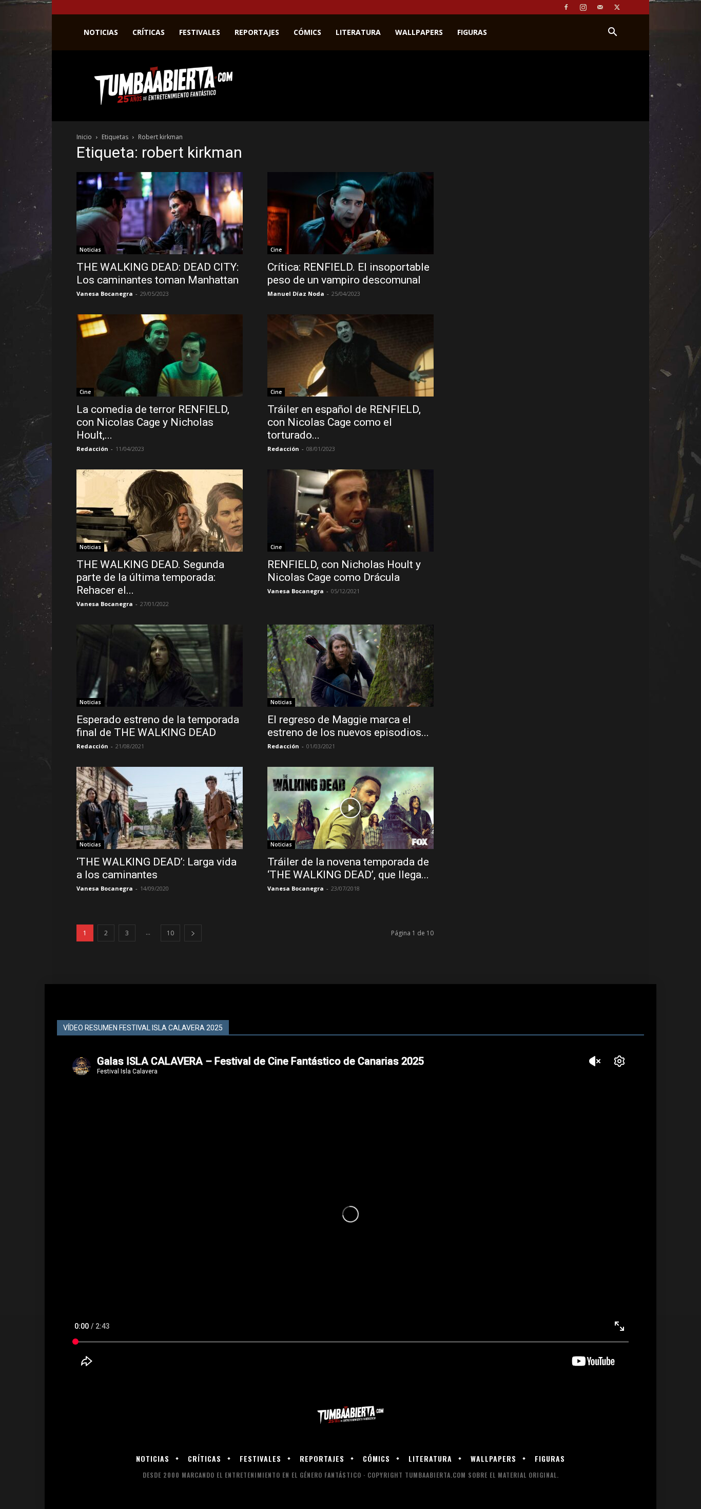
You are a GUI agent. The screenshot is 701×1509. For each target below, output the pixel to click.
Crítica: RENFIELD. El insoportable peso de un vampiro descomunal (348, 273)
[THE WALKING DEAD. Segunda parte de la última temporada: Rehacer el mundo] (159, 510)
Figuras (472, 32)
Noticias (101, 32)
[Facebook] (566, 7)
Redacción (92, 448)
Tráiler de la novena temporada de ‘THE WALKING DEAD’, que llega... (348, 868)
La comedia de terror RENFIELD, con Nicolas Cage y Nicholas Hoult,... (152, 422)
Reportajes (257, 32)
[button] (612, 33)
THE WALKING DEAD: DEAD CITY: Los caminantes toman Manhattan (157, 273)
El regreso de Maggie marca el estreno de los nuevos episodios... (348, 726)
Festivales (199, 32)
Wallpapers (419, 32)
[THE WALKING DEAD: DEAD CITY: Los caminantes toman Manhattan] (159, 213)
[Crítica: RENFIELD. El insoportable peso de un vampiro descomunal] (350, 213)
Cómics (307, 32)
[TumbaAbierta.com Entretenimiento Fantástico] (350, 1415)
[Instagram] (583, 7)
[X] (617, 7)
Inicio (84, 137)
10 (170, 933)
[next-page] (193, 933)
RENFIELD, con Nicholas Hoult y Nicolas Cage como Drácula (344, 570)
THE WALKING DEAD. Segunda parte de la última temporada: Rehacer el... (150, 577)
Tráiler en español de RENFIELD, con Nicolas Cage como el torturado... (344, 422)
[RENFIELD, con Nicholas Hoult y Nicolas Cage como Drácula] (350, 510)
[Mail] (600, 7)
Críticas (148, 32)
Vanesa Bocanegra (104, 293)
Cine (276, 249)
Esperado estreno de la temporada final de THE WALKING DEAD (157, 726)
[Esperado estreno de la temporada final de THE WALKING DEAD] (159, 666)
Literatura (358, 32)
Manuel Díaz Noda (295, 293)
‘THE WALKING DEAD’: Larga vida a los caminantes (156, 868)
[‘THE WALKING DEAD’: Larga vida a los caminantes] (159, 808)
